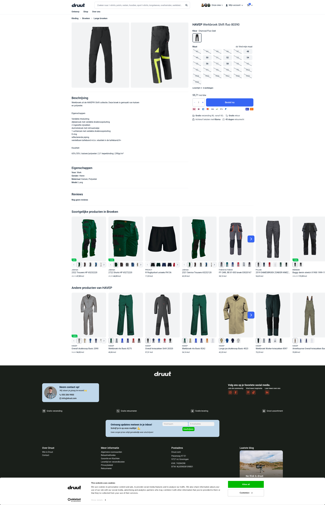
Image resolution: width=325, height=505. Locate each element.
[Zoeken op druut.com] (142, 5)
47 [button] (238, 51)
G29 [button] (248, 76)
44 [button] (207, 51)
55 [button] (197, 63)
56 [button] (207, 63)
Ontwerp (75, 11)
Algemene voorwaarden (111, 452)
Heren (82, 176)
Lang (80, 182)
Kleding (75, 18)
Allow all (246, 484)
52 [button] (227, 57)
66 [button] (217, 70)
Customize (244, 493)
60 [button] (248, 63)
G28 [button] (238, 76)
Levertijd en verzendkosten (113, 462)
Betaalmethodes (108, 455)
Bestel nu (229, 102)
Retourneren (106, 468)
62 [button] (197, 70)
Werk (79, 172)
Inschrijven (188, 429)
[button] (100, 55)
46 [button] (227, 51)
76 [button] (238, 70)
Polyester (93, 179)
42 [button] (197, 51)
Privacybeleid (107, 465)
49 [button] (197, 57)
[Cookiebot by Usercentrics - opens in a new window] (74, 500)
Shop (85, 11)
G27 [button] (227, 76)
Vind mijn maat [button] (245, 46)
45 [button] (217, 51)
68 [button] (227, 70)
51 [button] (217, 57)
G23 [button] (248, 70)
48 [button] (248, 51)
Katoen (84, 179)
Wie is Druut (47, 452)
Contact (45, 455)
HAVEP (197, 24)
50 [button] (207, 57)
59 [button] (238, 63)
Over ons (96, 11)
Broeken (86, 18)
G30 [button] (197, 82)
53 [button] (238, 57)
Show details (97, 500)
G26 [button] (217, 76)
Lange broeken (100, 18)
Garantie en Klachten (110, 458)
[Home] (78, 5)
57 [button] (217, 63)
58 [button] (227, 63)
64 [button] (207, 70)
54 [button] (248, 57)
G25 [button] (207, 76)
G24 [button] (197, 76)
